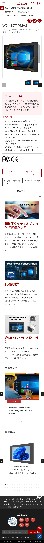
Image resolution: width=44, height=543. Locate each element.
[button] (39, 529)
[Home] (2, 8)
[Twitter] (32, 519)
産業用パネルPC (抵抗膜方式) (16, 11)
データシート (12, 171)
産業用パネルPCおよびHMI (21, 8)
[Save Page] (29, 20)
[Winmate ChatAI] (39, 535)
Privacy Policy (15, 537)
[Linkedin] (21, 519)
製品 (6, 8)
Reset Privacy (25, 537)
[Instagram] (21, 524)
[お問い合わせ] (34, 20)
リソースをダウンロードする (32, 172)
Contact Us (5, 537)
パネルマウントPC (12, 15)
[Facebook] (27, 519)
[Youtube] (27, 524)
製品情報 (21, 191)
